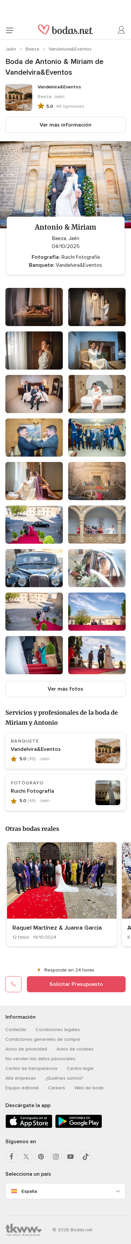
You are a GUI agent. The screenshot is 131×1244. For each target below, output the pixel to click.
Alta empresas (20, 1078)
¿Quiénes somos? (64, 1078)
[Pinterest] (41, 1157)
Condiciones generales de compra (42, 1039)
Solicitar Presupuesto (76, 984)
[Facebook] (11, 1157)
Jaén (11, 49)
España (29, 1191)
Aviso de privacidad (26, 1049)
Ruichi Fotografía (32, 791)
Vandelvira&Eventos (70, 49)
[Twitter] (26, 1157)
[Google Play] (78, 1127)
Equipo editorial (22, 1088)
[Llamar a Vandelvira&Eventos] (13, 984)
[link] (62, 894)
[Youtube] (70, 1157)
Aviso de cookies (75, 1049)
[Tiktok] (85, 1157)
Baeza (33, 49)
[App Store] (28, 1127)
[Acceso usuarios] (121, 30)
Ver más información (65, 125)
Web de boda (89, 1088)
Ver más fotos (65, 689)
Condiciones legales (58, 1029)
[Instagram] (56, 1157)
